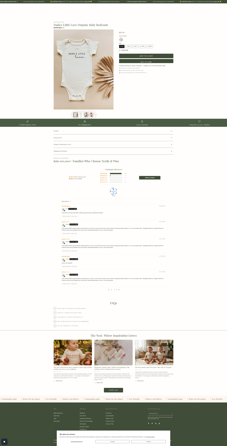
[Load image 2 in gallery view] (81, 114)
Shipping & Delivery (85, 418)
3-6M (129, 47)
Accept (113, 441)
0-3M (122, 47)
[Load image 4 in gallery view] (91, 114)
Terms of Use (110, 424)
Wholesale (83, 424)
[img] (66, 206)
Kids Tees (56, 415)
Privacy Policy (150, 437)
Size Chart (83, 415)
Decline (148, 441)
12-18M (142, 47)
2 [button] (111, 289)
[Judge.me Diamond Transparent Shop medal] (113, 191)
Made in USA (109, 418)
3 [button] (114, 289)
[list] (113, 123)
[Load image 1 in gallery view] (75, 114)
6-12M (135, 47)
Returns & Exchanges (86, 421)
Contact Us (83, 429)
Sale (55, 418)
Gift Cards (57, 421)
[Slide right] (96, 115)
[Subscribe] (172, 413)
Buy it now (146, 62)
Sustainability (110, 415)
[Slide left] (71, 115)
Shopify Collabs (84, 426)
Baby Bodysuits (58, 413)
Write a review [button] (150, 177)
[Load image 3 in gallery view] (86, 114)
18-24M (150, 47)
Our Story (109, 413)
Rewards (82, 413)
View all (113, 390)
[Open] (4, 442)
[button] (58, 27)
